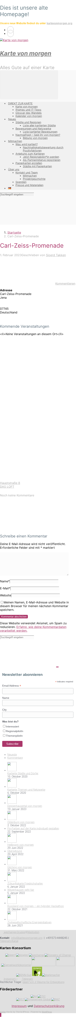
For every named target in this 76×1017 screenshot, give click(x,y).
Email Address (11, 685)
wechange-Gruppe (14, 932)
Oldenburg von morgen (20, 822)
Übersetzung (14, 851)
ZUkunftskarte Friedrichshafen (25, 883)
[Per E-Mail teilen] (27, 451)
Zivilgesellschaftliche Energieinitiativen (29, 922)
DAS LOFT (7, 486)
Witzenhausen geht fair (20, 890)
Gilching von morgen (19, 867)
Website (5, 595)
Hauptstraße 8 (10, 483)
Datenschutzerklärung (49, 1006)
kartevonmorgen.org (59, 23)
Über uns (13, 169)
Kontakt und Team (26, 172)
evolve (3, 1012)
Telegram (27, 979)
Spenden (20, 182)
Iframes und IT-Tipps (28, 109)
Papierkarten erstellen (28, 163)
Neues (12, 119)
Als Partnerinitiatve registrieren (41, 160)
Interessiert (12, 726)
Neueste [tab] (12, 754)
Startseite (14, 232)
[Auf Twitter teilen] (27, 365)
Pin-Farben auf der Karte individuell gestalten (33, 828)
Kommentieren (65, 283)
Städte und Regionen (28, 122)
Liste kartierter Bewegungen (40, 131)
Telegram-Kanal (9, 941)
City (4, 709)
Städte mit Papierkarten (37, 166)
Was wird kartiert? (26, 144)
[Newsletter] (10, 33)
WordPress (47, 1012)
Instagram (10, 979)
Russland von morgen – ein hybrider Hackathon (35, 906)
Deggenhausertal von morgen (24, 806)
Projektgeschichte (34, 178)
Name (5, 581)
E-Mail (5, 588)
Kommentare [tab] (15, 757)
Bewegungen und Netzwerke (33, 128)
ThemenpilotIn (14, 735)
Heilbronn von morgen (20, 844)
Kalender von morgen (28, 116)
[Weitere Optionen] (27, 479)
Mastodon (33, 932)
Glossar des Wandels (28, 112)
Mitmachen (15, 141)
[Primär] (29, 84)
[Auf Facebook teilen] (27, 394)
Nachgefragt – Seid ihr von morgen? (37, 134)
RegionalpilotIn (14, 731)
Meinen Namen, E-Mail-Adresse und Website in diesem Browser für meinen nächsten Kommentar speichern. (34, 606)
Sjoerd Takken (56, 255)
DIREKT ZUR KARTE (20, 103)
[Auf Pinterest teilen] (27, 422)
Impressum (19, 1006)
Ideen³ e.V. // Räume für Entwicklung (43, 982)
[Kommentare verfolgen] (27, 529)
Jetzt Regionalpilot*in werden (41, 156)
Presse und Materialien (29, 185)
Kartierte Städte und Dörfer (22, 773)
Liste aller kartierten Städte (39, 125)
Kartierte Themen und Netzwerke (26, 789)
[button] (0, 1015)
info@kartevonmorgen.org (26, 938)
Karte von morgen (25, 53)
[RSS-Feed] (10, 29)
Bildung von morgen (35, 138)
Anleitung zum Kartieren (30, 153)
